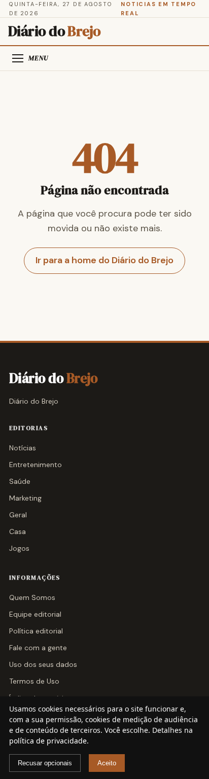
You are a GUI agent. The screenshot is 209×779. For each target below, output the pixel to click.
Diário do (54, 31)
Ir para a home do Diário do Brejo (104, 260)
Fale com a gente (38, 647)
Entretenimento (35, 464)
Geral (18, 514)
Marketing (25, 498)
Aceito (106, 763)
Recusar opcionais (45, 763)
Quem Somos (32, 597)
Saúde (19, 481)
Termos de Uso (34, 681)
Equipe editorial (35, 614)
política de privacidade (48, 741)
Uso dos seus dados (43, 664)
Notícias (22, 447)
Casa (17, 531)
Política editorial (36, 630)
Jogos (19, 548)
